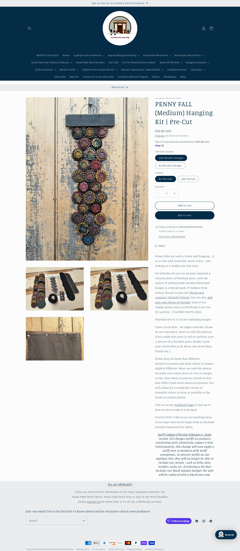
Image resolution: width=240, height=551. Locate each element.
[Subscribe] (83, 521)
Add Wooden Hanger (171, 157)
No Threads (165, 178)
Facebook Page (184, 405)
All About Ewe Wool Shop (43, 549)
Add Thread (188, 178)
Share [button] (161, 245)
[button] (29, 28)
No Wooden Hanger (170, 165)
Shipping (159, 136)
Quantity (159, 186)
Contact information (154, 549)
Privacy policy (98, 549)
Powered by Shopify (64, 549)
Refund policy (82, 549)
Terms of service (116, 549)
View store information (172, 236)
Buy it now (185, 215)
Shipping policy (134, 549)
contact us (93, 501)
